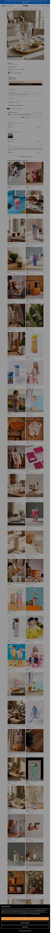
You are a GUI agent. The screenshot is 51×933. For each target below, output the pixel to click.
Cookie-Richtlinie (24, 913)
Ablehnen (25, 927)
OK (25, 918)
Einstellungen (25, 923)
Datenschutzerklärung (35, 913)
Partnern (38, 910)
